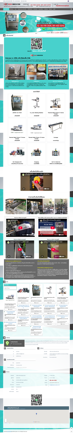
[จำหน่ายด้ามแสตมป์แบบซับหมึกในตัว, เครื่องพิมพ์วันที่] (49, 306)
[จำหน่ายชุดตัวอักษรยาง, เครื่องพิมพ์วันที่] (63, 306)
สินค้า (16, 9)
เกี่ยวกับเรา (12, 9)
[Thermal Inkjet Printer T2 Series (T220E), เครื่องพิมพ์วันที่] (10, 302)
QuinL (21, 343)
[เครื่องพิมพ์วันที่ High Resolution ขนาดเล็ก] (36, 328)
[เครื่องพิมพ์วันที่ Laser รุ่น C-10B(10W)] (63, 317)
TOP (71, 431)
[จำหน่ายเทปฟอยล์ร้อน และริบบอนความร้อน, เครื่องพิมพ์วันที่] (23, 296)
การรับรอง (46, 9)
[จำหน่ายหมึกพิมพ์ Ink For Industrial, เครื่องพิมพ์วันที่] (49, 317)
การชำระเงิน (35, 9)
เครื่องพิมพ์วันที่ (6, 9)
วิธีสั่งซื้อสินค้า (30, 9)
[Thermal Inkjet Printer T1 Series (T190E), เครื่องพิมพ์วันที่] (63, 296)
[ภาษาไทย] (68, 1)
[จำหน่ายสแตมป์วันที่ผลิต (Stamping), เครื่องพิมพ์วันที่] (36, 317)
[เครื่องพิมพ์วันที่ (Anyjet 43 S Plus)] (36, 296)
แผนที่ (54, 9)
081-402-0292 (24, 1)
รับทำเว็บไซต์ (9, 431)
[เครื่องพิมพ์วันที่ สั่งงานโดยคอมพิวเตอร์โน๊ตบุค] (23, 318)
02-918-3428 (17, 1)
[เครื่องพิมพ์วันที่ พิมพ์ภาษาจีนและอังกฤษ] (10, 323)
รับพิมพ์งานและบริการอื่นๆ (22, 9)
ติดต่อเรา (50, 9)
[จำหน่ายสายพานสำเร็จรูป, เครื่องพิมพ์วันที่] (36, 306)
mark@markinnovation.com (55, 385)
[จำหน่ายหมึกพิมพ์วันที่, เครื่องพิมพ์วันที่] (10, 313)
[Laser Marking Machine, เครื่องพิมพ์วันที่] (49, 296)
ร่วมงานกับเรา (40, 9)
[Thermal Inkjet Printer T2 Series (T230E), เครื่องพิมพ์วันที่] (23, 308)
